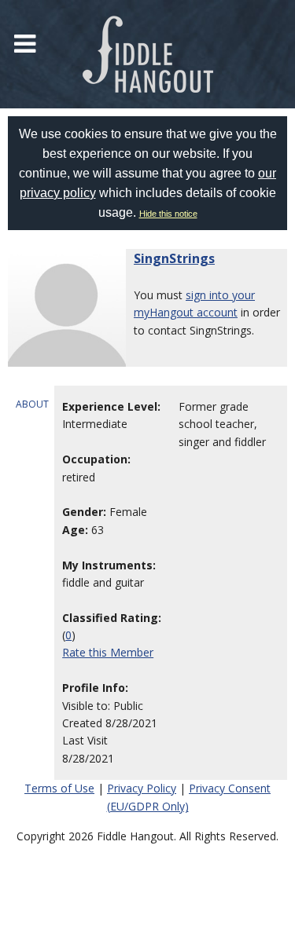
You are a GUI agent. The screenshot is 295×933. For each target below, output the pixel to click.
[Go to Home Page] (147, 54)
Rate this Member (107, 652)
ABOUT (32, 404)
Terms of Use (59, 788)
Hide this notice (168, 213)
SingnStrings (174, 258)
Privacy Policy (141, 788)
